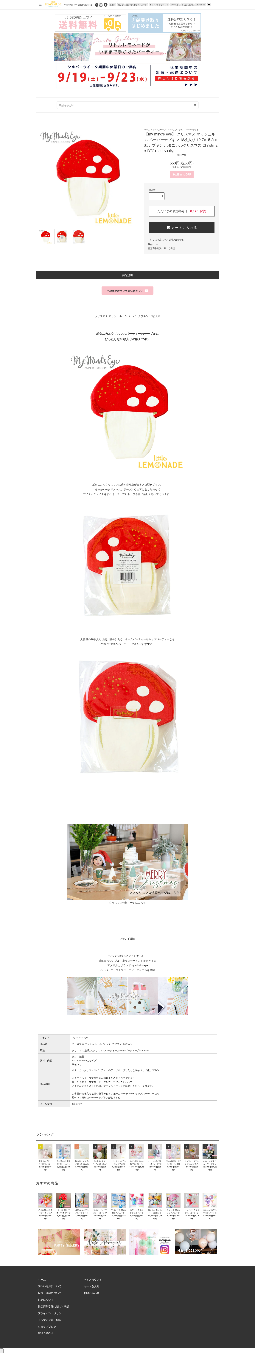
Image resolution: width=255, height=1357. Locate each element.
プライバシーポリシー (51, 1313)
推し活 (121, 4)
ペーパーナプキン (192, 129)
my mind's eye (80, 1037)
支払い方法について (49, 1286)
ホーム (147, 129)
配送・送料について (49, 1293)
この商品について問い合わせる (168, 239)
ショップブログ (47, 1326)
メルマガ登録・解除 (49, 1320)
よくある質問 (187, 4)
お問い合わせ (91, 1293)
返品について (154, 244)
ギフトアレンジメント (159, 4)
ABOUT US (200, 4)
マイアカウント (93, 1279)
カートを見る (91, 1286)
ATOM (49, 1333)
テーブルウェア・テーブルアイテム (168, 129)
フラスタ (175, 4)
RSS (40, 1333)
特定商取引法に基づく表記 (161, 248)
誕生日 (112, 4)
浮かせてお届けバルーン (136, 4)
